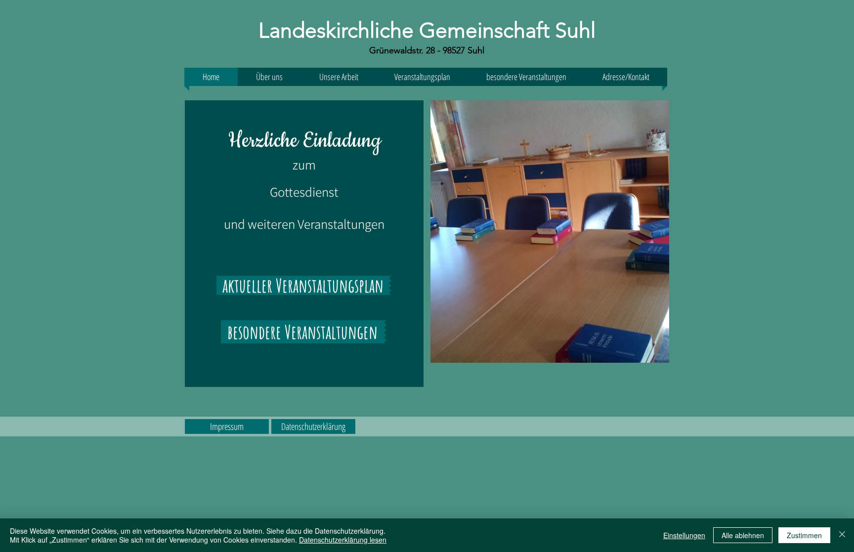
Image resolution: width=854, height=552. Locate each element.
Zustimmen (804, 535)
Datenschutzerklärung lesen (342, 540)
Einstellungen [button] (684, 535)
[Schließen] (842, 535)
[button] (625, 77)
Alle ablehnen (743, 535)
